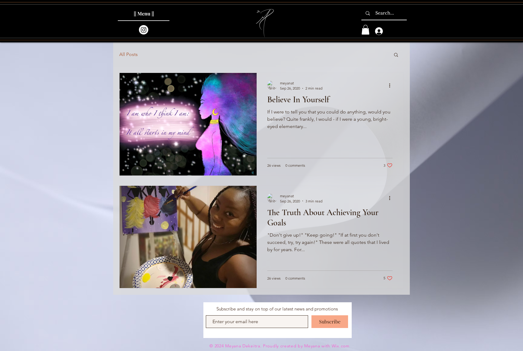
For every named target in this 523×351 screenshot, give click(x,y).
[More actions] (391, 85)
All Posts (128, 54)
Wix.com (341, 346)
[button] (365, 29)
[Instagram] (143, 29)
